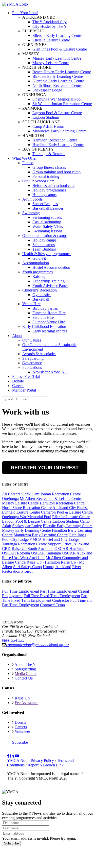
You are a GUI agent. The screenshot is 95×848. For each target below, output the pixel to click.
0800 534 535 (13, 640)
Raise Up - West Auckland (23, 557)
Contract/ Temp (52, 605)
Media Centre (25, 673)
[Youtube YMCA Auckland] (17, 756)
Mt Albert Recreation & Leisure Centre (51, 498)
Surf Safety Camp (27, 567)
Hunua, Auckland (57, 567)
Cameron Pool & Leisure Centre (67, 512)
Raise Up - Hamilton (43, 562)
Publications (32, 367)
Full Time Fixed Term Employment (52, 596)
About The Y (25, 664)
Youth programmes (37, 272)
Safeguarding (33, 358)
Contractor (60, 600)
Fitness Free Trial (26, 376)
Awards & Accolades (39, 354)
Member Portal (24, 390)
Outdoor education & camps (44, 235)
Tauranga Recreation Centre (24, 544)
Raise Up (22, 698)
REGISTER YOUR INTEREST (45, 467)
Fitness (27, 163)
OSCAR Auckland (77, 553)
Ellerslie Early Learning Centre (67, 526)
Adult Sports (32, 199)
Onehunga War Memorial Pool (26, 517)
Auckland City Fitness (70, 507)
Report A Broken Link (46, 765)
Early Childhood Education (44, 326)
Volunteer (22, 731)
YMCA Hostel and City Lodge (54, 539)
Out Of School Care (38, 181)
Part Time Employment (58, 591)
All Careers (11, 494)
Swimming (31, 213)
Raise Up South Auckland (32, 548)
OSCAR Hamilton (69, 548)
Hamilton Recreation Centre (62, 503)
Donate (18, 381)
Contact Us (24, 678)
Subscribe (20, 742)
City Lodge (19, 539)
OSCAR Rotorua (16, 553)
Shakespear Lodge (27, 526)
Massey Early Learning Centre (26, 530)
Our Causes (31, 340)
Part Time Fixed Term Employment (44, 598)
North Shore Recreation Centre (27, 507)
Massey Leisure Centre (20, 503)
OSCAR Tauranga (46, 553)
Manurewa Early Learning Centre (41, 535)
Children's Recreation (39, 290)
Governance (32, 363)
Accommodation (35, 263)
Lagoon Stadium (65, 521)
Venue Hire (31, 304)
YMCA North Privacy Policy (30, 760)
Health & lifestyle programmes (46, 254)
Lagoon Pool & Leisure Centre (26, 521)
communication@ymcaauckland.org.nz (37, 645)
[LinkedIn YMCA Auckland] (12, 756)
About (17, 335)
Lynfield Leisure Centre (21, 512)
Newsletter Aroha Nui (50, 372)
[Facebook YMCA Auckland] (8, 756)
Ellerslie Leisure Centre (71, 517)
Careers (18, 385)
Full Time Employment (20, 591)
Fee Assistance (26, 702)
